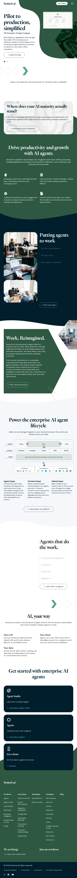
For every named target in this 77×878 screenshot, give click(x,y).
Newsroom (49, 810)
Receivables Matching (22, 819)
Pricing (6, 826)
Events (48, 822)
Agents (6, 798)
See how (12, 766)
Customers (50, 814)
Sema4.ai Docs (37, 798)
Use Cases (22, 794)
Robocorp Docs (37, 802)
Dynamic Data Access (8, 821)
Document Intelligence (7, 815)
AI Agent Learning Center (52, 827)
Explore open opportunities (16, 854)
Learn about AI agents (54, 586)
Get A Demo (62, 3)
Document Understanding (23, 831)
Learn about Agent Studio (19, 708)
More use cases (49, 305)
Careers (48, 806)
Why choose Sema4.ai (18, 385)
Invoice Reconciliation (22, 803)
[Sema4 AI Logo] (9, 3)
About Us (49, 802)
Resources (49, 832)
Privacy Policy (25, 870)
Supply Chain (22, 836)
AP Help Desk (22, 814)
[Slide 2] (7, 61)
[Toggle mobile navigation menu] (72, 3)
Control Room (8, 806)
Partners (49, 818)
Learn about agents (17, 737)
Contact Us (50, 840)
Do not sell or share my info (54, 870)
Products (7, 794)
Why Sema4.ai (51, 798)
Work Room (8, 810)
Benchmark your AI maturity (24, 128)
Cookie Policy (38, 870)
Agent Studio (8, 802)
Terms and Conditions (10, 870)
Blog (62, 794)
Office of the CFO (24, 798)
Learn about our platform (40, 509)
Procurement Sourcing (22, 825)
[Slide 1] (4, 61)
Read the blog (15, 55)
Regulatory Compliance (22, 809)
